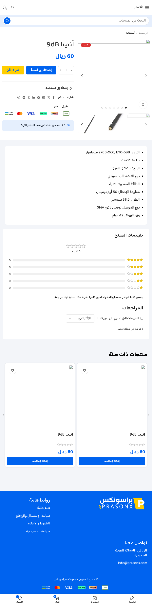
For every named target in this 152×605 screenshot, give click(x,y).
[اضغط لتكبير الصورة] (143, 105)
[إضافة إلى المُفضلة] (84, 370)
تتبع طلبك (43, 508)
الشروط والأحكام (39, 524)
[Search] (7, 20)
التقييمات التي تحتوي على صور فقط (118, 318)
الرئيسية (143, 33)
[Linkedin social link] (33, 97)
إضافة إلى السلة (41, 70)
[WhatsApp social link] (29, 97)
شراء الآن (13, 70)
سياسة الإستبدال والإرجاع (33, 516)
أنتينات (130, 33)
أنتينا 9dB (137, 434)
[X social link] (48, 97)
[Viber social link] (18, 97)
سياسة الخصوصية (38, 531)
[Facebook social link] (53, 97)
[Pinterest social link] (38, 97)
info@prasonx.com (132, 563)
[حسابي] (5, 7)
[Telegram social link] (24, 97)
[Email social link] (43, 97)
